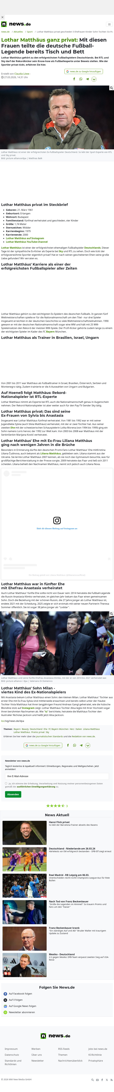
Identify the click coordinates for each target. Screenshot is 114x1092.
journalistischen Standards (49, 736)
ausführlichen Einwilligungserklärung (36, 786)
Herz (72, 729)
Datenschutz (12, 1054)
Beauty (25, 729)
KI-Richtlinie (95, 1054)
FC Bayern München (59, 729)
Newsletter (37, 1060)
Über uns (36, 1054)
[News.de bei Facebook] (102, 1079)
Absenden (13, 794)
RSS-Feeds (64, 1048)
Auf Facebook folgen (20, 993)
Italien (79, 729)
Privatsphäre (95, 1060)
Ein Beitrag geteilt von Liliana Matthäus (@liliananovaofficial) (57, 575)
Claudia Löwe (21, 73)
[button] (83, 71)
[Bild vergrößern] (111, 88)
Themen (62, 1054)
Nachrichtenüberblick (70, 1060)
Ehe (45, 729)
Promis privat (38, 732)
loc (2, 721)
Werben (35, 1048)
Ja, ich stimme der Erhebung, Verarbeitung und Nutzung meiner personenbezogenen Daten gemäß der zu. (54, 785)
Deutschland (36, 729)
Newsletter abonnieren (21, 1012)
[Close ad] (2, 17)
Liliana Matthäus (91, 729)
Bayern (17, 729)
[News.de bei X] (107, 1079)
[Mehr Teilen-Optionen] (93, 79)
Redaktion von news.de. (83, 736)
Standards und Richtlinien (13, 1062)
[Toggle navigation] (109, 24)
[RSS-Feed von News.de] (111, 1079)
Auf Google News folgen (22, 1006)
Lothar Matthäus (22, 732)
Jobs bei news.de (97, 1048)
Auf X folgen (15, 999)
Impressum (11, 1048)
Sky (47, 732)
